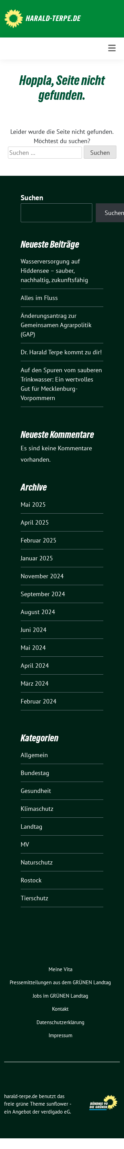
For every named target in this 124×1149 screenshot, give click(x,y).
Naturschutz (37, 862)
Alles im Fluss (39, 298)
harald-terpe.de (53, 18)
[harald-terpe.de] (13, 18)
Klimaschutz (37, 809)
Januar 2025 (37, 558)
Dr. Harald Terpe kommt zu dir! (62, 352)
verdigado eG (55, 1111)
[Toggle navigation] (112, 48)
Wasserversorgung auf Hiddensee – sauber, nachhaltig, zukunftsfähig (54, 270)
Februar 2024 (38, 701)
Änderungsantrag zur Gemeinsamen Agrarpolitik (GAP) (56, 325)
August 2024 (38, 612)
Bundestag (35, 773)
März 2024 (35, 683)
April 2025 (35, 522)
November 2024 (42, 576)
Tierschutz (34, 898)
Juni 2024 (33, 630)
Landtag (31, 826)
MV (25, 844)
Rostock (31, 880)
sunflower (57, 1103)
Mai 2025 (33, 504)
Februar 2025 (38, 540)
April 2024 (35, 665)
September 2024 (43, 594)
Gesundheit (36, 791)
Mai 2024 (33, 648)
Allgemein (34, 755)
